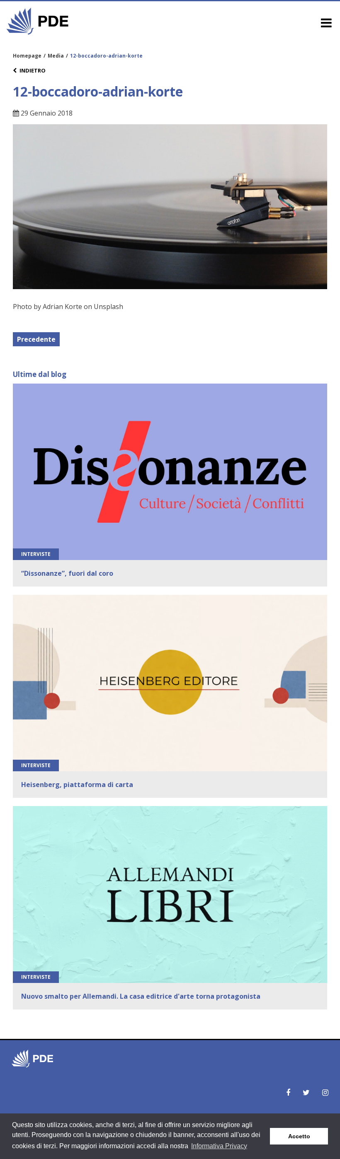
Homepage (27, 55)
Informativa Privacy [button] (219, 1145)
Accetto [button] (299, 1136)
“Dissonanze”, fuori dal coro (67, 573)
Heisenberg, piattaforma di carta (77, 784)
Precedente (36, 339)
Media (56, 55)
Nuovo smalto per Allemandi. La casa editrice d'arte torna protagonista (140, 996)
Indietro (32, 70)
